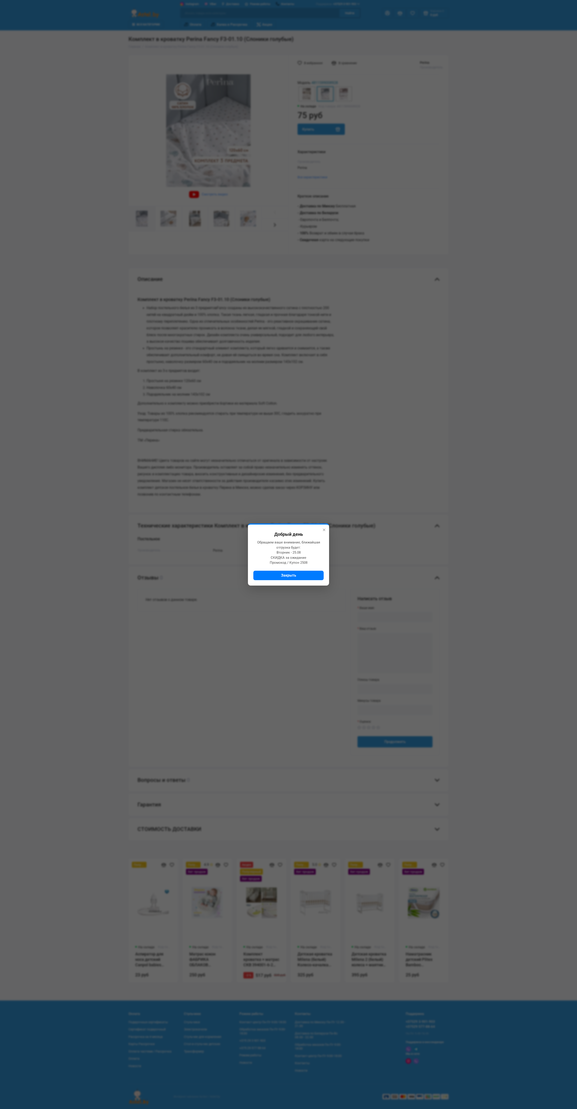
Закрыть (288, 575)
